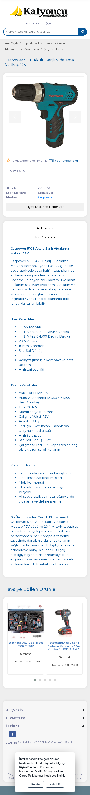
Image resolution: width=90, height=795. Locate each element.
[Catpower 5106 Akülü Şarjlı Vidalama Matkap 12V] (45, 115)
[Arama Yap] (82, 32)
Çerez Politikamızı (31, 775)
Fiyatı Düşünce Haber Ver (45, 207)
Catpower (45, 197)
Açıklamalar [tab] (45, 228)
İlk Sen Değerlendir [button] (66, 160)
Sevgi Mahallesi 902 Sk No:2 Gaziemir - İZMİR (44, 742)
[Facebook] (12, 734)
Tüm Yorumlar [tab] (45, 237)
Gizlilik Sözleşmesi (47, 771)
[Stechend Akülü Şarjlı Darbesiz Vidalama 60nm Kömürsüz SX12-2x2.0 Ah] (64, 621)
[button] (34, 680)
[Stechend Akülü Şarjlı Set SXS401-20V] (26, 621)
